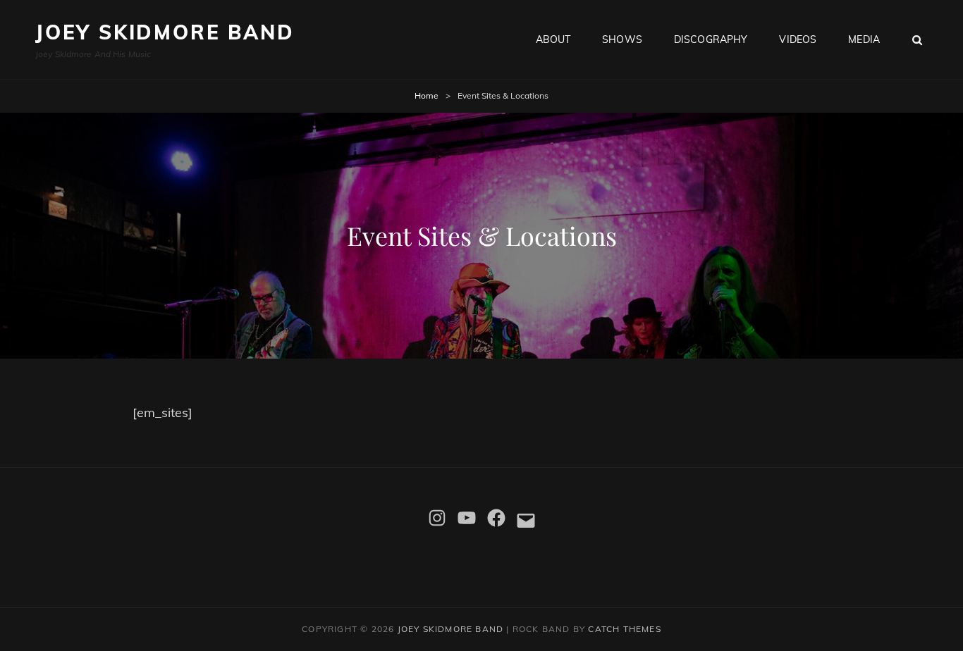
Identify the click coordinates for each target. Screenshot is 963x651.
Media (864, 39)
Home (426, 95)
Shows (622, 39)
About (553, 39)
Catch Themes (624, 629)
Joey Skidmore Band (164, 32)
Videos (797, 39)
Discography (711, 39)
